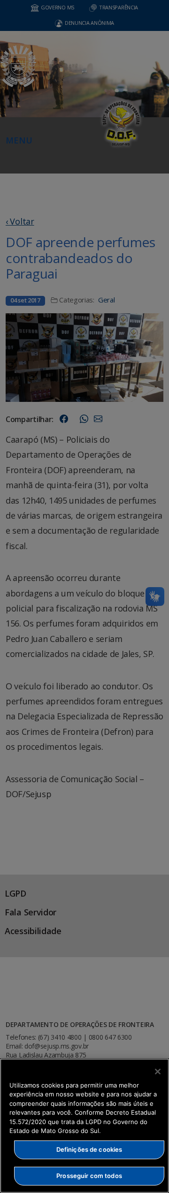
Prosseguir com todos (89, 1175)
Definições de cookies (89, 1149)
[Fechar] (157, 1071)
